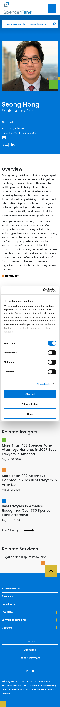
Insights (21, 612)
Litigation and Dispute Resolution (24, 557)
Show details (43, 384)
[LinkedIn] (14, 144)
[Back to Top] (52, 569)
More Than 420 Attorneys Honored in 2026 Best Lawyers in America (29, 480)
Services (7, 596)
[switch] (52, 352)
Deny (30, 414)
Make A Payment (30, 658)
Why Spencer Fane (28, 620)
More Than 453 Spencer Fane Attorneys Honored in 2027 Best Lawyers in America (29, 449)
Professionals (11, 588)
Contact (30, 641)
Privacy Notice (10, 681)
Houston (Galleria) (13, 128)
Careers (21, 627)
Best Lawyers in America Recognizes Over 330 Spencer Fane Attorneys (27, 510)
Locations (8, 604)
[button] (30, 276)
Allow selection (30, 404)
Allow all (30, 394)
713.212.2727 (11, 133)
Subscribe (30, 650)
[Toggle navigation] (52, 8)
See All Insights (12, 530)
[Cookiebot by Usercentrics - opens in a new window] (43, 290)
